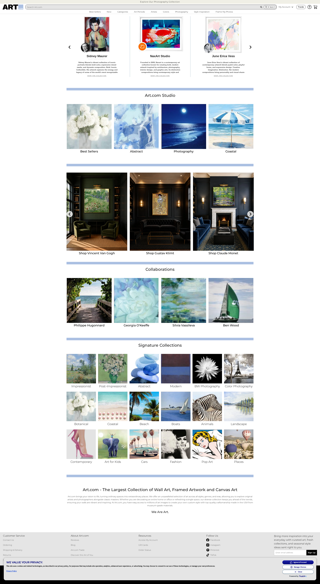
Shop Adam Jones (96, 253)
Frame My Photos (224, 12)
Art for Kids (113, 462)
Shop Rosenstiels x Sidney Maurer (223, 253)
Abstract (136, 151)
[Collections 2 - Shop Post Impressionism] (113, 368)
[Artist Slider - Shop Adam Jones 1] (96, 212)
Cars (144, 462)
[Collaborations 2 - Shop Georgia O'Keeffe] (136, 300)
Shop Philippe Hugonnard (160, 253)
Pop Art (207, 462)
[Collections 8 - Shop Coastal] (113, 406)
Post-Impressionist (112, 386)
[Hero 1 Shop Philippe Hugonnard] (96, 46)
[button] (160, 2)
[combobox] (142, 7)
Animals (207, 424)
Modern (176, 386)
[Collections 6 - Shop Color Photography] (239, 368)
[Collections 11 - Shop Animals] (207, 406)
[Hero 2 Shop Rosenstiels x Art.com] (160, 46)
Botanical (81, 424)
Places (239, 462)
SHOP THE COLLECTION (96, 77)
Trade (301, 7)
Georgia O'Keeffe (136, 325)
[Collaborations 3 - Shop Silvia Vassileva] (183, 300)
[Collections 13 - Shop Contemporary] (81, 444)
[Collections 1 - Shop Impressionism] (81, 368)
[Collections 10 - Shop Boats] (175, 406)
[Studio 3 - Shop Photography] (183, 126)
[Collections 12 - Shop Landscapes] (239, 406)
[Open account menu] (292, 7)
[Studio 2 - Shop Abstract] (136, 126)
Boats (176, 424)
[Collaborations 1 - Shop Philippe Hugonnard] (89, 300)
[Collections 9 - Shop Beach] (144, 406)
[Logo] (12, 7)
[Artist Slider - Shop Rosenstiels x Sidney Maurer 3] (223, 212)
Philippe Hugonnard (89, 325)
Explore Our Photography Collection (160, 2)
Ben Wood (231, 325)
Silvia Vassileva (183, 325)
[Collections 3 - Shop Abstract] (144, 368)
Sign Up (312, 552)
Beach (144, 424)
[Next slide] (250, 47)
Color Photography (239, 386)
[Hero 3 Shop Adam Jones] (223, 46)
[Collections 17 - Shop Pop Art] (207, 444)
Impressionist (81, 386)
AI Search (271, 7)
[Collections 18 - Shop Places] (239, 444)
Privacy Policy (11, 571)
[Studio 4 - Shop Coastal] (230, 126)
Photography (184, 151)
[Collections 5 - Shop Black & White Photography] (207, 368)
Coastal (230, 151)
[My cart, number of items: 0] (316, 7)
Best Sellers (89, 151)
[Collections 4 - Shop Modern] (175, 368)
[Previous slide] (69, 47)
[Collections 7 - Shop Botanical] (81, 406)
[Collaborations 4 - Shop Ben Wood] (230, 300)
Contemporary (81, 462)
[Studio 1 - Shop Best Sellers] (89, 126)
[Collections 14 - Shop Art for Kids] (113, 444)
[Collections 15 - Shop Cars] (144, 444)
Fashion (176, 462)
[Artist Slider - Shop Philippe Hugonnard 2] (160, 212)
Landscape (239, 424)
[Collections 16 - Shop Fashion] (175, 444)
